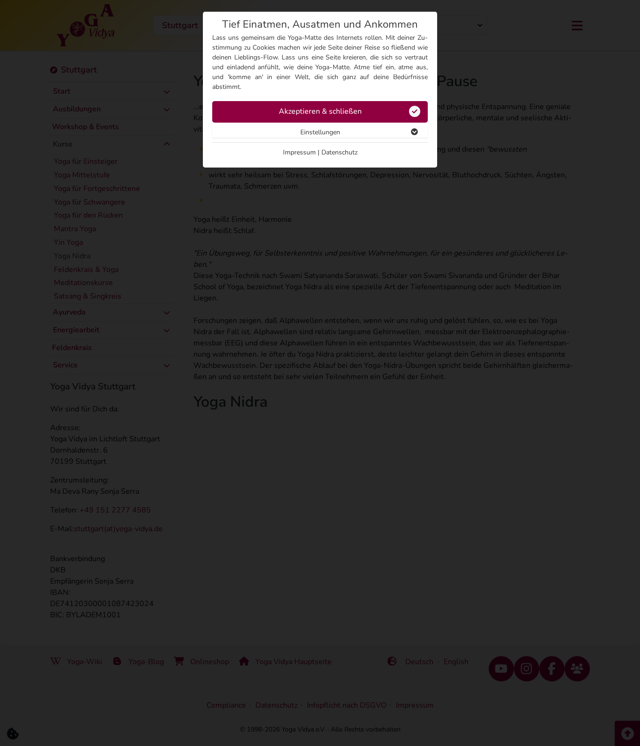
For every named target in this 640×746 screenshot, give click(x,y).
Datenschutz (339, 152)
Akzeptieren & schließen (320, 111)
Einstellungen (320, 132)
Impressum (299, 152)
